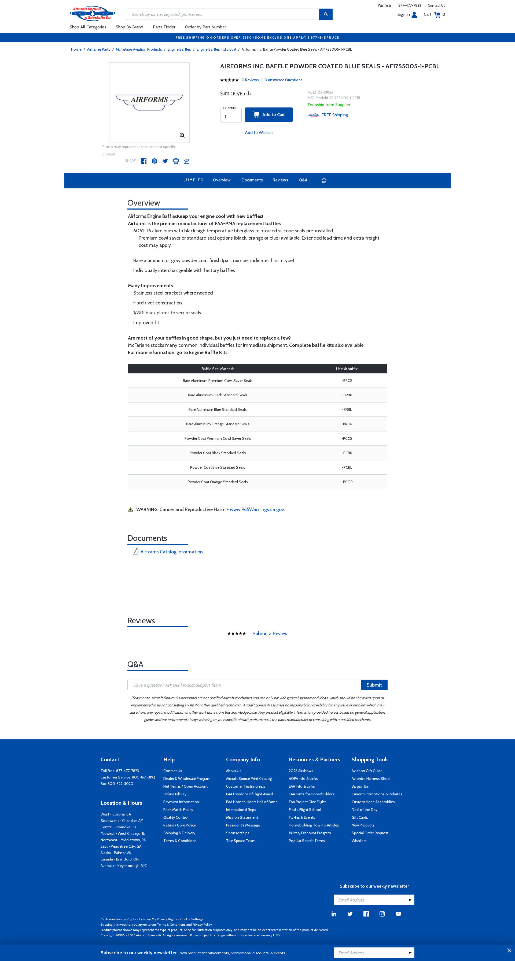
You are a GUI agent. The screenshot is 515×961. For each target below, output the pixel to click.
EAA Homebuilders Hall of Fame (252, 801)
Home (76, 49)
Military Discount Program (310, 832)
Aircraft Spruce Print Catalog (249, 778)
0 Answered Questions (283, 80)
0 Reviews (250, 80)
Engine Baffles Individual (216, 49)
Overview (222, 179)
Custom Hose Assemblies (373, 801)
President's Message (243, 825)
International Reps (241, 809)
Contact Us (436, 5)
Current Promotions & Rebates (377, 794)
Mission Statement (242, 817)
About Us (233, 770)
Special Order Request (370, 832)
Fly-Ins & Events (302, 817)
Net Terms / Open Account (185, 786)
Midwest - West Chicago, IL (123, 833)
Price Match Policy (178, 809)
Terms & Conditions (180, 840)
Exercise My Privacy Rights (158, 919)
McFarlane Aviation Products (139, 49)
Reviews (280, 179)
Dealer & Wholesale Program (187, 778)
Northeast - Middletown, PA (123, 839)
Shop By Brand (129, 26)
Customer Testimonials (245, 786)
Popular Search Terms (307, 840)
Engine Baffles (179, 49)
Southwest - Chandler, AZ (122, 820)
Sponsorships (237, 832)
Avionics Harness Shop (371, 778)
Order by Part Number (205, 26)
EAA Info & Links (302, 786)
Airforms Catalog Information (172, 551)
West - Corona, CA (116, 814)
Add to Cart (272, 114)
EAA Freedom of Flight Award (249, 794)
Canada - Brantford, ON (120, 859)
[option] (149, 103)
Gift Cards (360, 817)
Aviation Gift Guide (367, 770)
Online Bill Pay (174, 794)
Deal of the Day (364, 809)
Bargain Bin (360, 786)
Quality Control (175, 817)
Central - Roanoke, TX (119, 827)
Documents (252, 179)
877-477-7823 (409, 5)
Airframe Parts (98, 49)
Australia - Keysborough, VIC (124, 865)
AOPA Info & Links (303, 778)
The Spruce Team (241, 840)
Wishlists (385, 5)
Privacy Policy (202, 924)
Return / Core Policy (179, 825)
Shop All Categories (88, 26)
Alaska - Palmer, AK (116, 852)
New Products (363, 825)
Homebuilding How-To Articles (314, 825)
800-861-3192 (143, 777)
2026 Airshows (301, 770)
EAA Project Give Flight (307, 801)
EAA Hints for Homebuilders (311, 794)
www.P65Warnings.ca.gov (257, 509)
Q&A (303, 179)
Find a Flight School (305, 809)
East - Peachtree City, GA (121, 846)
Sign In (404, 14)
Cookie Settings (191, 919)
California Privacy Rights (118, 919)
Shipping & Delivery (179, 832)
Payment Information (181, 801)
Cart (434, 14)
